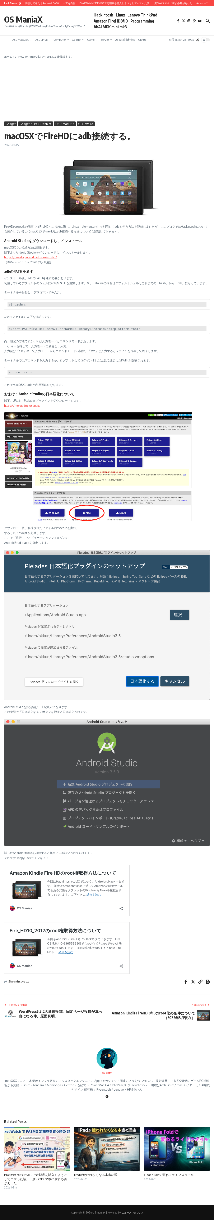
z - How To (21, 56)
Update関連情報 (125, 39)
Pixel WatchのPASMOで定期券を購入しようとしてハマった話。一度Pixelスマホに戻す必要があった (35, 1179)
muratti (107, 1073)
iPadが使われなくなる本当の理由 (97, 1175)
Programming (142, 20)
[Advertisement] (107, 90)
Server (105, 39)
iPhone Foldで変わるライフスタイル (169, 1175)
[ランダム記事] (197, 40)
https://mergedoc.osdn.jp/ (22, 405)
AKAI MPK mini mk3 (110, 26)
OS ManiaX (23, 19)
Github (142, 39)
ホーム (8, 56)
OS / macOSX (20, 39)
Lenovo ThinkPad (142, 14)
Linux (120, 14)
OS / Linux (41, 39)
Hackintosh (103, 14)
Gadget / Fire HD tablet (35, 124)
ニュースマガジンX (132, 1212)
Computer (60, 39)
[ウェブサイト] (107, 1097)
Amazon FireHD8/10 (111, 20)
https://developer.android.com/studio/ (30, 257)
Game (91, 39)
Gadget (76, 39)
